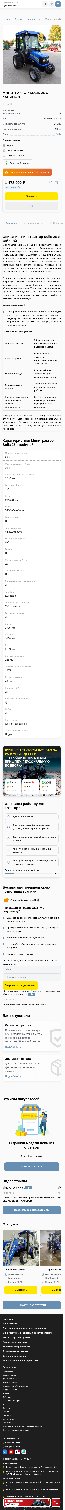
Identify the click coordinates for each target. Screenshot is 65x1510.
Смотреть (21, 1290)
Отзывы (6, 1412)
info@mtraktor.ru (12, 1447)
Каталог (19, 19)
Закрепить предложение (20, 985)
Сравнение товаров (11, 1401)
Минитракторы (33, 19)
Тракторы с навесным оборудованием (24, 1328)
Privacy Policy (54, 1507)
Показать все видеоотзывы (31, 1210)
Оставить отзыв (31, 1166)
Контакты (7, 1415)
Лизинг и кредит (10, 1382)
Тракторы (8, 1319)
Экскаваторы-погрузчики (17, 1337)
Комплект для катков (14, 1356)
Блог (5, 1404)
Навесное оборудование (16, 1346)
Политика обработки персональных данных (22, 1426)
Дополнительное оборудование (20, 1360)
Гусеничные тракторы (15, 1342)
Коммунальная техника (15, 1351)
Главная (7, 19)
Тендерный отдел (10, 1390)
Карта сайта (8, 1423)
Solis (58, 134)
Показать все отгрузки (32, 1305)
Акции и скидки (9, 1375)
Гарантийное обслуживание (15, 1386)
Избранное (8, 1397)
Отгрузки (6, 1408)
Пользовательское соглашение (17, 1430)
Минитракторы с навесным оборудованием (27, 1333)
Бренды (6, 1393)
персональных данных (50, 991)
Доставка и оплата (11, 1379)
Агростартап (8, 1419)
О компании (8, 1371)
